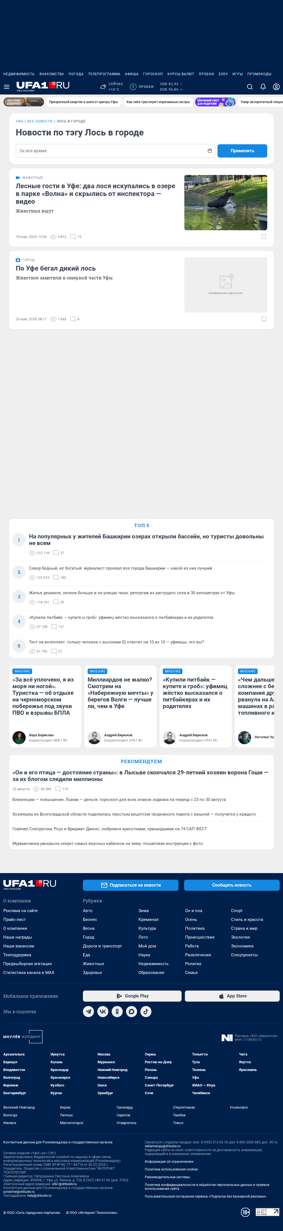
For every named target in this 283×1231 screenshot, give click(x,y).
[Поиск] (249, 87)
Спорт (237, 910)
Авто (88, 910)
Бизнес (90, 919)
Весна (89, 928)
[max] (131, 1011)
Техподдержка (17, 954)
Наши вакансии (18, 946)
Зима (143, 910)
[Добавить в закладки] (264, 237)
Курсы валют (180, 74)
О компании (15, 928)
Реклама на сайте (20, 910)
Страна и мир (244, 928)
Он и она (193, 910)
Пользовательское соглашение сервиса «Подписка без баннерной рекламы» (205, 1196)
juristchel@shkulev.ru (19, 1192)
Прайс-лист (14, 919)
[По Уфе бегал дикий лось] (225, 285)
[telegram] (88, 1011)
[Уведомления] (263, 87)
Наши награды (17, 937)
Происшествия (199, 937)
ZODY (223, 74)
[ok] (117, 1011)
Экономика (242, 946)
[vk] (102, 1011)
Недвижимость (19, 74)
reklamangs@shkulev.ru (162, 1146)
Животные (93, 963)
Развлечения (198, 954)
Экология (240, 937)
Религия (193, 963)
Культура (147, 928)
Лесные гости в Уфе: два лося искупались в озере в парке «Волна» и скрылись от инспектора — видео (95, 193)
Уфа (19, 121)
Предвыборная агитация (27, 963)
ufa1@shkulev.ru (64, 1184)
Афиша (132, 74)
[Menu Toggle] (6, 87)
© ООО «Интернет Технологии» (91, 1213)
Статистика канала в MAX (28, 972)
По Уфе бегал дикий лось (56, 268)
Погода (76, 74)
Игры (237, 74)
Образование (151, 972)
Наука (144, 954)
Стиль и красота (247, 919)
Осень (191, 919)
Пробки (206, 74)
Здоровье (92, 972)
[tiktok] (145, 1011)
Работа (192, 946)
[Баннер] (23, 102)
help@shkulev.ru (39, 1196)
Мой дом (147, 946)
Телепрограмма (104, 74)
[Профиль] (276, 87)
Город (88, 937)
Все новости (40, 121)
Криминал (148, 919)
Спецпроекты (244, 954)
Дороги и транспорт (102, 946)
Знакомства (51, 74)
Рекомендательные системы (167, 1177)
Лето (143, 937)
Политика (195, 928)
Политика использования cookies (171, 1169)
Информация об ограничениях (169, 1162)
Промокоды (259, 74)
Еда (86, 954)
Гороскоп (153, 74)
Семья (191, 972)
